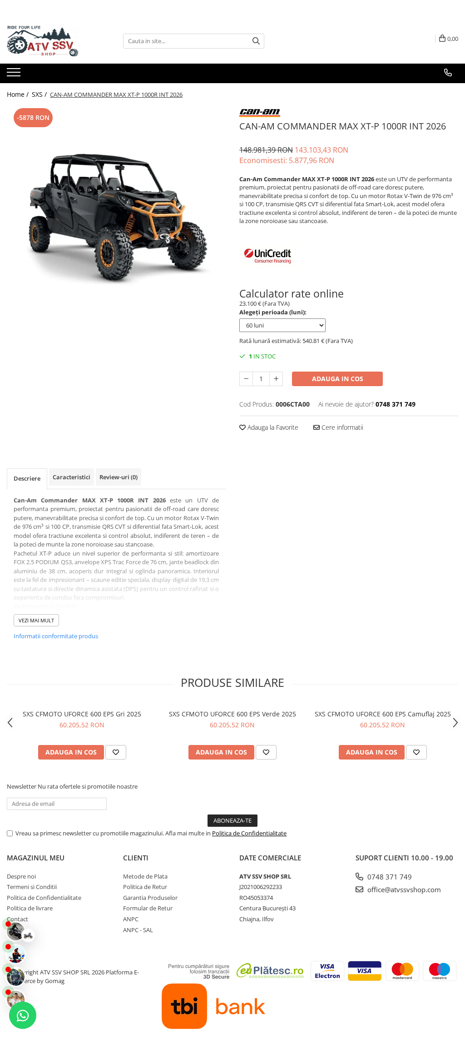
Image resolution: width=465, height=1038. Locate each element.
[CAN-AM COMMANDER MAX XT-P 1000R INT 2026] (116, 215)
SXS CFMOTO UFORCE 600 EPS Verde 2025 (232, 714)
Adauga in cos (337, 378)
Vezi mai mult (36, 620)
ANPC (131, 919)
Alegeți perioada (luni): (273, 312)
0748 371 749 (389, 876)
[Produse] (15, 75)
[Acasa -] (52, 41)
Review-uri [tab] (118, 477)
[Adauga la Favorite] (115, 752)
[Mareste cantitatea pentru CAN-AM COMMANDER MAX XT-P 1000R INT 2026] (276, 379)
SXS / (40, 94)
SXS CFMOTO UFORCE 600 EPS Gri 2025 (82, 714)
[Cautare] (256, 41)
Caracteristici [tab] (71, 477)
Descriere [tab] (27, 478)
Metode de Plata (145, 876)
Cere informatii (341, 427)
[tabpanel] (116, 215)
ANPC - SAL (138, 930)
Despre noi (21, 876)
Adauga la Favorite (272, 427)
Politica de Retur (145, 887)
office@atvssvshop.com (403, 889)
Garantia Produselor (150, 898)
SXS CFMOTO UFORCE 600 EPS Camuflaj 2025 (383, 714)
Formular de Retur (148, 908)
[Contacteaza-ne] (448, 73)
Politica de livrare (30, 908)
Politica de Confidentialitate (249, 833)
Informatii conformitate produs (56, 636)
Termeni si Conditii (32, 887)
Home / (18, 94)
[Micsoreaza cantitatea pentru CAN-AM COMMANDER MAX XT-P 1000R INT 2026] (246, 379)
